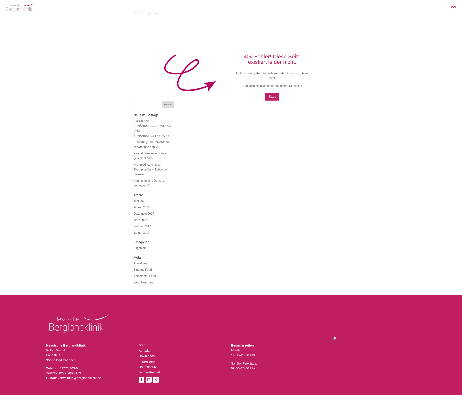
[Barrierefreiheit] (453, 7)
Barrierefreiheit (149, 372)
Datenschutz (148, 367)
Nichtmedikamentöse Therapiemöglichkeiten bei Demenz (151, 169)
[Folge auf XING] (156, 380)
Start (272, 96)
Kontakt (144, 350)
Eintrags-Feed (143, 269)
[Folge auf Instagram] (149, 380)
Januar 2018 (142, 207)
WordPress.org (143, 282)
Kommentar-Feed (145, 276)
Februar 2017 (142, 226)
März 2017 (140, 219)
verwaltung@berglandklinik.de (79, 378)
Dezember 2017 (144, 213)
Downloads (147, 356)
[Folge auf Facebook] (141, 380)
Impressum (147, 361)
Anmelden (140, 263)
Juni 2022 (140, 201)
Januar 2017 (142, 232)
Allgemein (140, 248)
